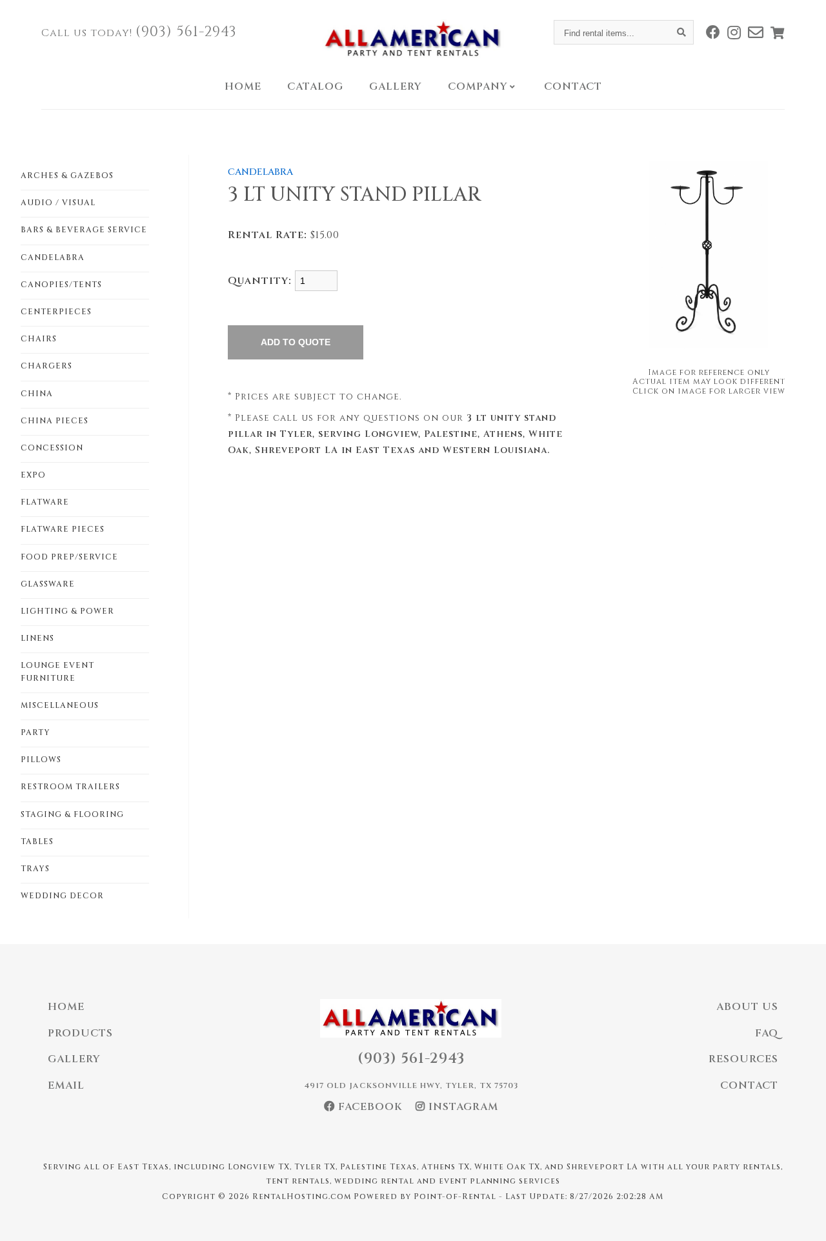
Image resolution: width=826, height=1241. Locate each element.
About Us (747, 1007)
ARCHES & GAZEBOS (67, 175)
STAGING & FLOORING (72, 814)
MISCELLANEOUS (60, 705)
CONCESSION (52, 448)
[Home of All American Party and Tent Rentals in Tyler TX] (413, 38)
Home (243, 86)
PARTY (35, 732)
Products (80, 1033)
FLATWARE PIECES (63, 529)
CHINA (37, 393)
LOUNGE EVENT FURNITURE (57, 671)
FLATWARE (45, 502)
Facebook (369, 1107)
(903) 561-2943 (186, 32)
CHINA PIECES (54, 421)
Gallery (395, 86)
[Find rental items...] (681, 32)
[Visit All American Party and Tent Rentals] (756, 32)
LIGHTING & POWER (67, 611)
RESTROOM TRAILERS (70, 787)
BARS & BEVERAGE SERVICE (84, 230)
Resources (743, 1059)
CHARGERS (46, 366)
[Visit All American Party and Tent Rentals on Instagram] (734, 32)
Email (66, 1085)
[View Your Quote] (778, 32)
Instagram (461, 1107)
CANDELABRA (53, 257)
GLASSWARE (48, 584)
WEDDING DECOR (62, 896)
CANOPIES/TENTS (61, 284)
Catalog (315, 86)
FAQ (766, 1033)
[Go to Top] (801, 1217)
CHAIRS (39, 339)
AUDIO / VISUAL (58, 202)
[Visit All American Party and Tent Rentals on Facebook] (713, 32)
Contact (573, 86)
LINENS (37, 638)
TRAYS (35, 868)
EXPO (33, 475)
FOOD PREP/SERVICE (69, 557)
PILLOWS (41, 759)
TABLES (37, 841)
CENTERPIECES (56, 312)
